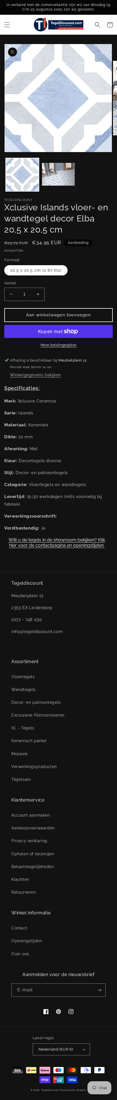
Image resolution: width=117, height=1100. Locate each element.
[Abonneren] (99, 990)
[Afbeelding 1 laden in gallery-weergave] (22, 174)
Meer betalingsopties (59, 345)
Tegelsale (21, 779)
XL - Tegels (22, 728)
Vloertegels (23, 676)
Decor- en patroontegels (36, 702)
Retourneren (23, 892)
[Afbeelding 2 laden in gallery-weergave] (58, 174)
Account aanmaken (30, 815)
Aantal (10, 283)
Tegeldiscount (50, 1090)
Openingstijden (26, 941)
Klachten (20, 879)
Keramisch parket (29, 740)
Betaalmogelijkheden (32, 866)
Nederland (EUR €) (56, 1049)
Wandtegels (23, 689)
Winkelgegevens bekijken (35, 375)
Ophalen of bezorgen (32, 854)
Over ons (20, 954)
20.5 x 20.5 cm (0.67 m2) (36, 270)
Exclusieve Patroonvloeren (37, 715)
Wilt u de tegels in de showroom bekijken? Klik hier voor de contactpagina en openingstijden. (57, 542)
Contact (19, 928)
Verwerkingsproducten (34, 766)
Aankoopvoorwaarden (33, 828)
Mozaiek (19, 754)
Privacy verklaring (29, 841)
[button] (7, 24)
